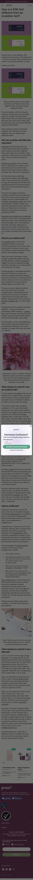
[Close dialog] (31, 426)
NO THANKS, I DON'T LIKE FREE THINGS (16, 450)
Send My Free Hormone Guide (16, 447)
